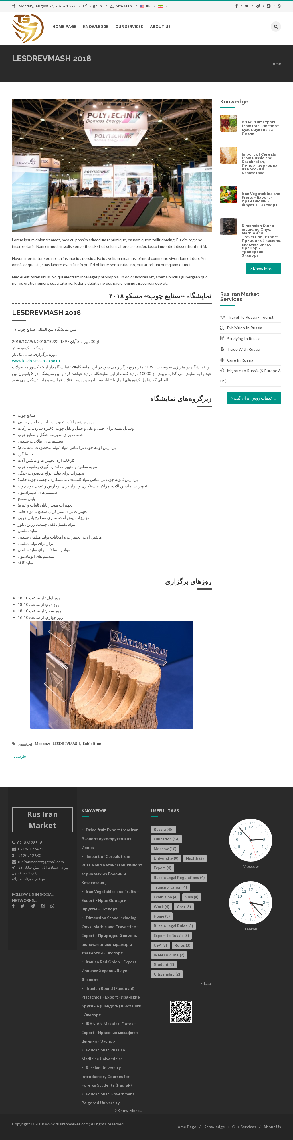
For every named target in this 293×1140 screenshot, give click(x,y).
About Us (272, 1126)
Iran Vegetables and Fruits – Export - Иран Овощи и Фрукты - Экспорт (261, 199)
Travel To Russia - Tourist (251, 317)
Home (275, 63)
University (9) (166, 858)
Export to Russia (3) (171, 935)
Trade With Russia (243, 349)
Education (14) (166, 839)
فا (165, 6)
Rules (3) (182, 945)
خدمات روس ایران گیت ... (254, 398)
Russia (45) (163, 829)
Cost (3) (184, 906)
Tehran (250, 928)
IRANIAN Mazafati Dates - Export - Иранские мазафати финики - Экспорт (110, 1032)
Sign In (95, 6)
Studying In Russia (243, 338)
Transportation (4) (170, 887)
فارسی (20, 756)
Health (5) (195, 858)
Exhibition (92, 743)
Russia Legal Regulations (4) (179, 877)
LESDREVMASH (66, 743)
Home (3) (162, 916)
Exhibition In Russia (244, 327)
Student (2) (164, 964)
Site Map (124, 6)
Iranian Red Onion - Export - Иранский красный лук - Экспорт (110, 970)
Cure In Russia (240, 360)
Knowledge (214, 1126)
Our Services (244, 1126)
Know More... (264, 268)
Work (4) (161, 906)
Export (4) (162, 868)
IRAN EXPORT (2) (169, 955)
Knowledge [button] (95, 26)
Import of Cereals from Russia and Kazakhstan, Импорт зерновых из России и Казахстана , (259, 163)
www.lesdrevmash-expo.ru (36, 360)
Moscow (42, 743)
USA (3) (160, 945)
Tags (207, 983)
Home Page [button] (64, 26)
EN (147, 6)
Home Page (185, 1126)
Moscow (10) (165, 848)
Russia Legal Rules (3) (173, 926)
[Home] (28, 28)
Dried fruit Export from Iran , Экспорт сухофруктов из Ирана (260, 127)
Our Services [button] (129, 26)
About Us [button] (160, 26)
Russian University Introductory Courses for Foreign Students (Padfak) (107, 1076)
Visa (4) (191, 897)
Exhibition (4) (165, 897)
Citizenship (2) (167, 974)
